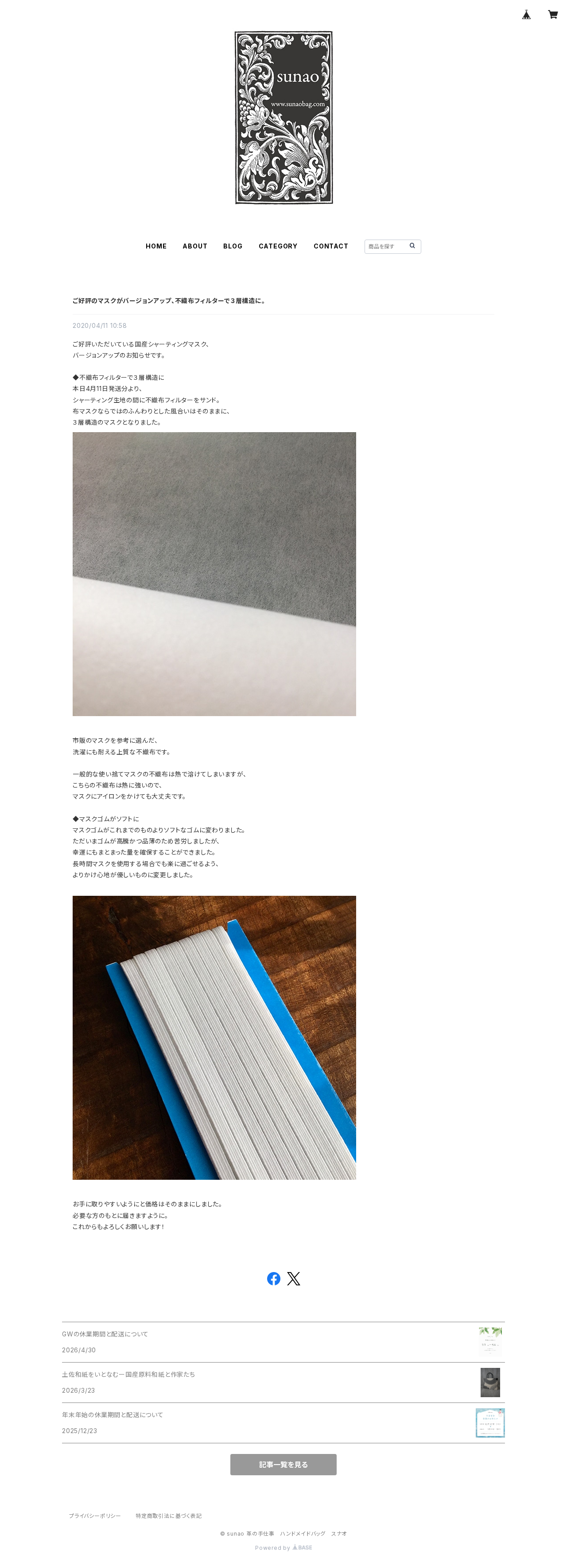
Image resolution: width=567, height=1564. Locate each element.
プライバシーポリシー (95, 1516)
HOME (156, 246)
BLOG (232, 246)
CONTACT (331, 246)
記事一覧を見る (283, 1464)
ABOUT (195, 246)
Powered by (273, 1547)
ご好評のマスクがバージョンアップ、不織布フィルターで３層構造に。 (169, 300)
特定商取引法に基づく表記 (169, 1516)
